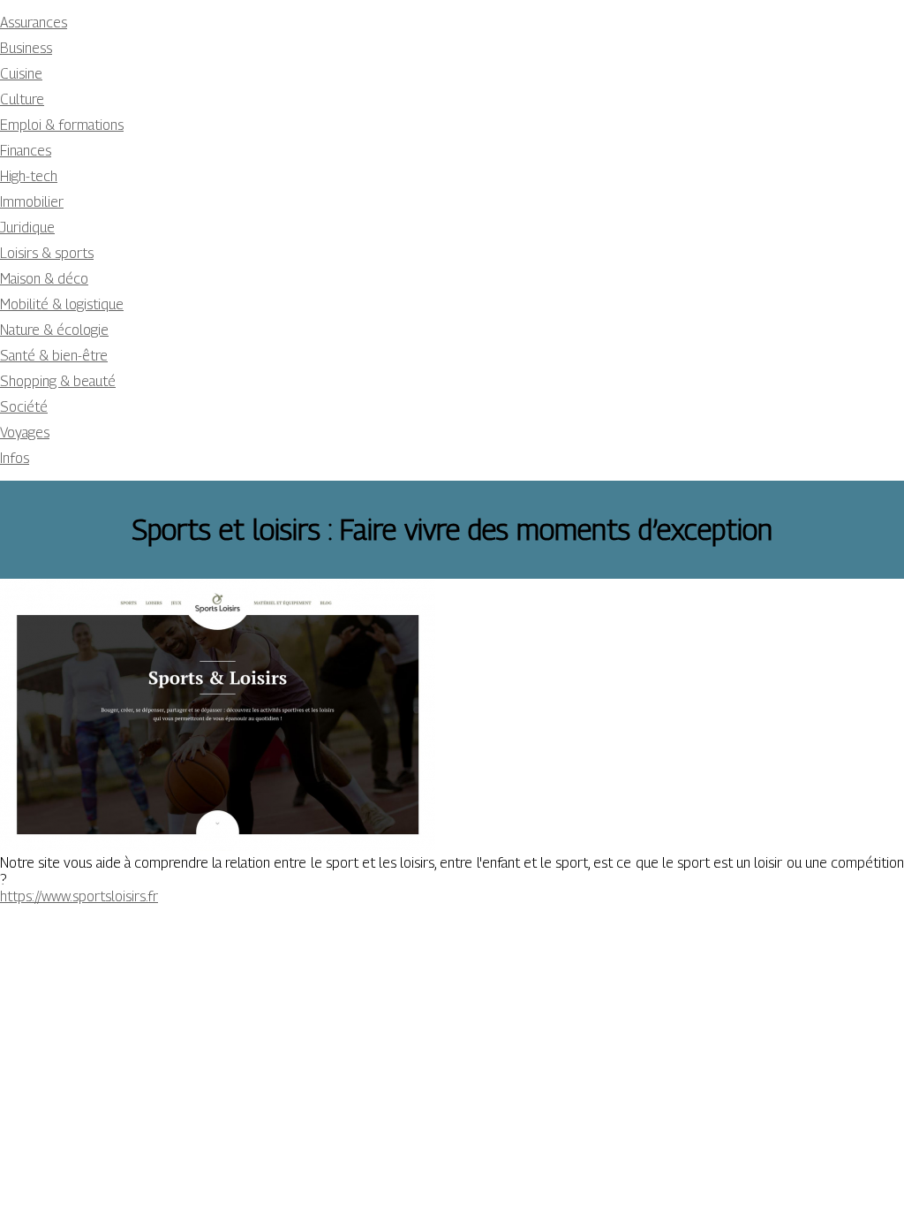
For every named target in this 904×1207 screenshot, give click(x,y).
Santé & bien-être (54, 355)
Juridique (27, 227)
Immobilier (32, 202)
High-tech (28, 176)
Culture (22, 99)
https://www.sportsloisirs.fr (79, 896)
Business (26, 48)
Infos (14, 458)
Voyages (24, 432)
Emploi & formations (62, 125)
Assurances (33, 22)
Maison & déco (44, 278)
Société (24, 407)
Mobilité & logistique (62, 304)
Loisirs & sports (47, 253)
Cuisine (21, 73)
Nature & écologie (54, 330)
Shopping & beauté (58, 381)
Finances (25, 150)
